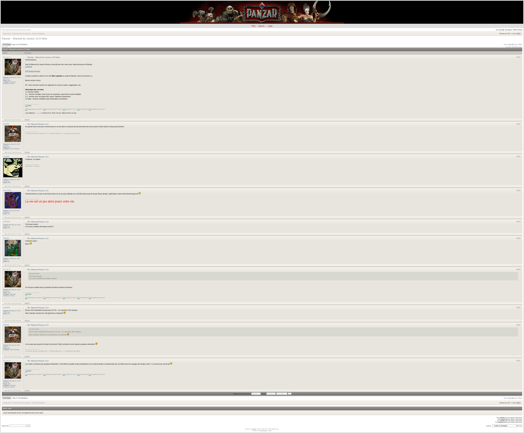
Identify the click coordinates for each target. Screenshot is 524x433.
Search (261, 26)
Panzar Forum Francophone (21, 33)
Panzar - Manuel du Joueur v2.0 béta (24, 38)
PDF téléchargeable (32, 71)
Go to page (508, 44)
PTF (270, 430)
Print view (5, 47)
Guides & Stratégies (38, 33)
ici (91, 76)
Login (270, 26)
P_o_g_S (38, 113)
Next (520, 44)
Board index (7, 33)
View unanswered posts (10, 30)
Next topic (519, 47)
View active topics (25, 30)
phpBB (254, 429)
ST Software (263, 430)
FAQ (253, 26)
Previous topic (509, 47)
